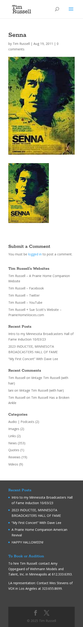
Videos (13, 464)
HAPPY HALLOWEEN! (27, 542)
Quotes (13, 450)
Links (12, 436)
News (12, 443)
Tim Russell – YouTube (25, 302)
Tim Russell (21, 43)
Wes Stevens (58, 583)
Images (13, 429)
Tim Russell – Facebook (26, 288)
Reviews (14, 457)
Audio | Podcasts (21, 421)
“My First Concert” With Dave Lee (33, 359)
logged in (35, 254)
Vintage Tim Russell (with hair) (41, 390)
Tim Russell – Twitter (24, 295)
